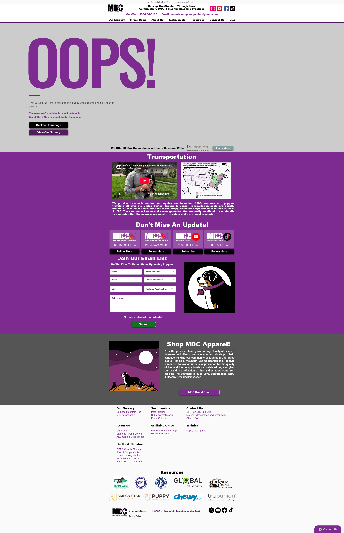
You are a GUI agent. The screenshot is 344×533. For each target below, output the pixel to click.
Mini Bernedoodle (126, 415)
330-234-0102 (204, 412)
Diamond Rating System (130, 433)
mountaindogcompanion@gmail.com (194, 14)
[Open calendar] (172, 289)
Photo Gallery (158, 418)
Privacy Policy (135, 516)
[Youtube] (218, 510)
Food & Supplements (128, 452)
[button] (197, 20)
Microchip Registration (128, 455)
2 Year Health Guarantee (130, 461)
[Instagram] (213, 8)
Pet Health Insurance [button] (128, 458)
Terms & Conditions (137, 511)
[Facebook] (226, 8)
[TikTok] (232, 8)
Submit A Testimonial (162, 415)
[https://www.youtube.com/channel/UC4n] (219, 8)
